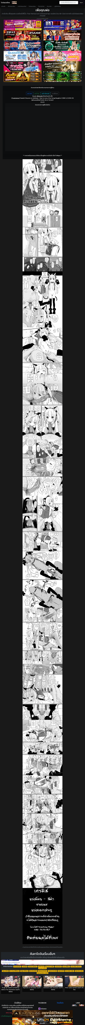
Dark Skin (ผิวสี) (33, 971)
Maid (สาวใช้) (61, 971)
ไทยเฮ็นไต (60, 1003)
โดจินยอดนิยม (32, 6)
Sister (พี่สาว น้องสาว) (76, 966)
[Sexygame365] (23, 25)
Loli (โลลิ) (24, 966)
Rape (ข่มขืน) (5, 971)
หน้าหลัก (3, 6)
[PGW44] (62, 77)
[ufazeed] (23, 66)
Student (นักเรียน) (33, 966)
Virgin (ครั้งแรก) (24, 971)
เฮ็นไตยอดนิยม (11, 6)
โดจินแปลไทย (5, 2)
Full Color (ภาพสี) (49, 966)
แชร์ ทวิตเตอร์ (45, 94)
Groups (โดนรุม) (42, 968)
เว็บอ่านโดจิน (41, 6)
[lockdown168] (23, 56)
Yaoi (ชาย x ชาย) (79, 971)
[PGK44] (23, 77)
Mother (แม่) (41, 966)
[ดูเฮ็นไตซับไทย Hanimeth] (81, 1005)
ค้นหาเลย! (80, 962)
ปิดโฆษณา (44, 1009)
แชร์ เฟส (29, 94)
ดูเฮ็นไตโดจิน (57, 6)
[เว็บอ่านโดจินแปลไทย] (74, 1005)
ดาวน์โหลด (55, 94)
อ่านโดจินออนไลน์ (22, 6)
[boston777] (23, 45)
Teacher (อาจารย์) (52, 971)
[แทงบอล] (23, 35)
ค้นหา (81, 3)
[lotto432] (62, 45)
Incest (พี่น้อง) (66, 966)
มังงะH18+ (49, 6)
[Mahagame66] (62, 25)
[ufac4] (42, 1021)
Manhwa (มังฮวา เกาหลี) (42, 973)
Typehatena (15, 98)
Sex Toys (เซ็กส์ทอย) (14, 971)
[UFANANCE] (62, 35)
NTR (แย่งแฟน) (17, 966)
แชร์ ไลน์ (36, 94)
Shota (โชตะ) (58, 966)
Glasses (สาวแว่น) (42, 971)
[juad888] (62, 56)
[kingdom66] (42, 1014)
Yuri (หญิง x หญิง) (70, 971)
